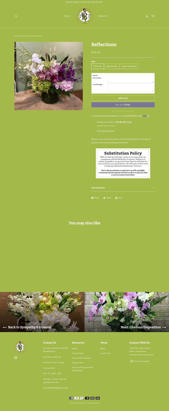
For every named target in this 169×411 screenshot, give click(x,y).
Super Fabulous (129, 66)
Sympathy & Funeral (26, 36)
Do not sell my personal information (82, 369)
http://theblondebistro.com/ (55, 388)
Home (16, 36)
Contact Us (103, 16)
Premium (97, 66)
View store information (106, 131)
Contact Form (78, 363)
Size (93, 61)
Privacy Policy (78, 353)
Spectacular (111, 66)
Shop (66, 16)
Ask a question (98, 188)
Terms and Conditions (81, 358)
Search (75, 349)
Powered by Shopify (93, 403)
